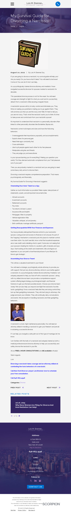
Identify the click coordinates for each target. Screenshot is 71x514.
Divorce (22, 382)
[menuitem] (13, 510)
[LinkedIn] (35, 481)
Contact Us (35, 487)
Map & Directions (35, 448)
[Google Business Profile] (40, 481)
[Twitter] (31, 481)
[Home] (35, 4)
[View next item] (19, 416)
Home (35, 461)
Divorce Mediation (35, 468)
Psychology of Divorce (35, 471)
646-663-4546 (35, 451)
